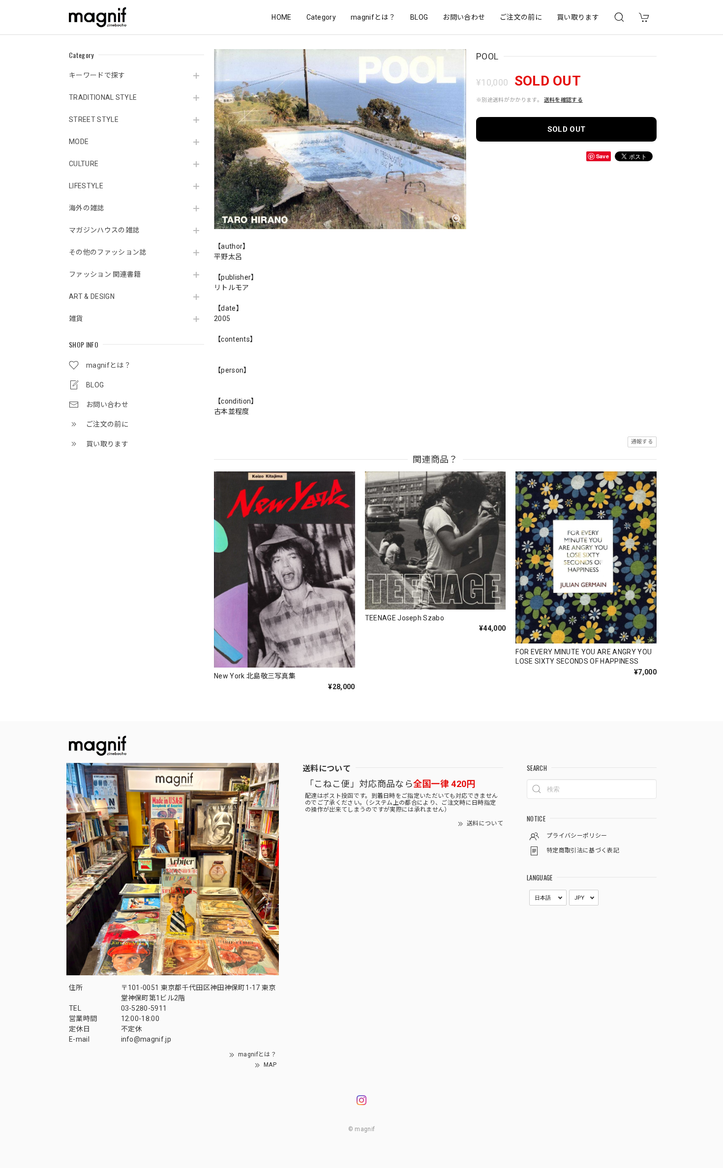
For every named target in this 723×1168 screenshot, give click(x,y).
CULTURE (83, 164)
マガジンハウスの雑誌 (104, 230)
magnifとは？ (373, 17)
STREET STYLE (94, 119)
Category (321, 17)
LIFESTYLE (86, 186)
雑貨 (76, 318)
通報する (642, 441)
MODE (79, 142)
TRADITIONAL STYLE (103, 97)
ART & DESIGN (92, 296)
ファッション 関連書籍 (105, 274)
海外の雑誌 (86, 208)
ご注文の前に (521, 17)
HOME (281, 17)
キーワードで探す (97, 75)
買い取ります (578, 17)
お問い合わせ (464, 17)
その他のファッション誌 (108, 252)
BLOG (419, 17)
